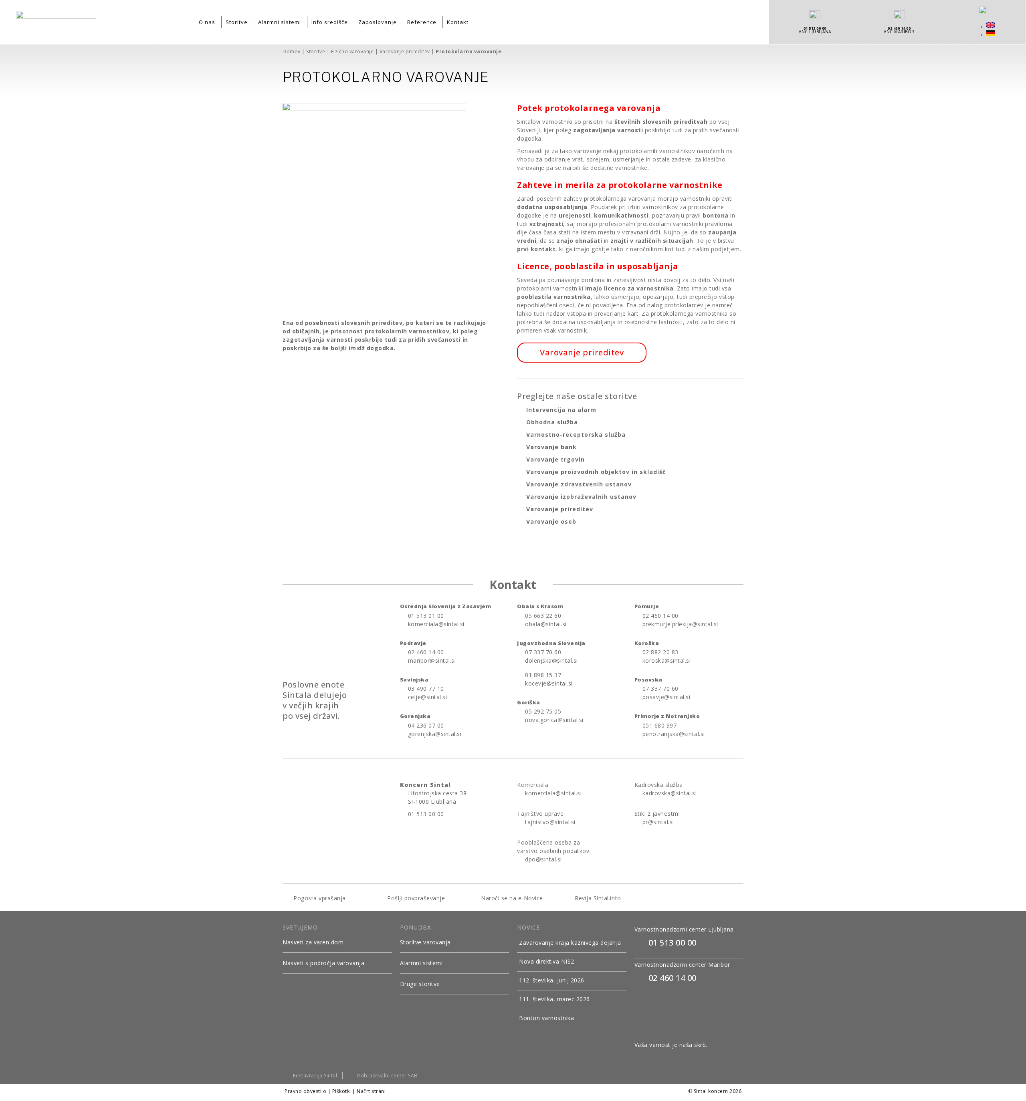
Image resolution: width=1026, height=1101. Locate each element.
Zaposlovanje (377, 22)
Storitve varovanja (425, 942)
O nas (207, 22)
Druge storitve (420, 984)
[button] (581, 353)
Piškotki (341, 1091)
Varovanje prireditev (405, 51)
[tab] (337, 942)
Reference (421, 22)
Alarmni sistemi (279, 22)
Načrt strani (371, 1091)
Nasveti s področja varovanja (323, 963)
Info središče (329, 22)
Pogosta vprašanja (319, 898)
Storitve (237, 22)
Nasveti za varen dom (313, 942)
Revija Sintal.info (597, 898)
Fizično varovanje (352, 51)
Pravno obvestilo (305, 1091)
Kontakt (458, 22)
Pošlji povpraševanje (415, 898)
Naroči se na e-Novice (511, 898)
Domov (292, 51)
